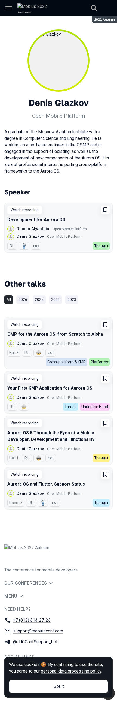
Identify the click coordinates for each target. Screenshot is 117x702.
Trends (70, 407)
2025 (39, 299)
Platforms (99, 362)
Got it (58, 686)
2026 (23, 299)
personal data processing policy (71, 671)
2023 (71, 299)
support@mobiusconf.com (38, 631)
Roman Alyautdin (33, 229)
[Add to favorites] (105, 210)
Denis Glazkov (30, 236)
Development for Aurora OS (36, 219)
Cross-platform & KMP (66, 362)
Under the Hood (94, 407)
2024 (55, 299)
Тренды (101, 246)
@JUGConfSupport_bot (35, 641)
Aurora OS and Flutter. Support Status (46, 484)
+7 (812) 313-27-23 (32, 620)
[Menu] (8, 8)
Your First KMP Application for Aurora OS (49, 388)
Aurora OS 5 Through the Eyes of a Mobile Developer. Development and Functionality (50, 436)
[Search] (94, 8)
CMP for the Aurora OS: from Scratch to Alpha (55, 334)
